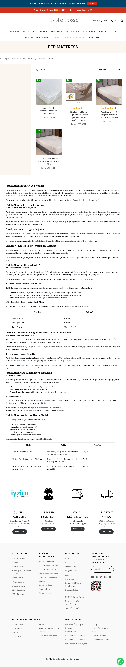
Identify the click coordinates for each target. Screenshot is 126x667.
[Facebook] (92, 577)
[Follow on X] (97, 577)
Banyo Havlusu (45, 585)
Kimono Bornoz (46, 589)
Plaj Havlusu (17, 624)
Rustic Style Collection (75, 640)
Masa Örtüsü (17, 578)
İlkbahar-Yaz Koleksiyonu (69, 38)
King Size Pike (18, 590)
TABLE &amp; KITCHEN (53, 31)
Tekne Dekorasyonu (100, 640)
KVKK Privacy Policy (74, 597)
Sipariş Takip (71, 567)
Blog (67, 558)
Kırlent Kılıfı (18, 567)
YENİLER (15, 31)
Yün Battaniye (18, 594)
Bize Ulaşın (70, 563)
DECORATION (106, 31)
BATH (74, 31)
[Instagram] (105, 577)
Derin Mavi (43, 38)
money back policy (73, 608)
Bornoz (15, 632)
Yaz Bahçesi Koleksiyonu (76, 644)
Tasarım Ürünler (98, 635)
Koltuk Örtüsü (18, 558)
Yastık (41, 624)
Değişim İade (71, 571)
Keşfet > (92, 3)
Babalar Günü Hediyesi (75, 635)
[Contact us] (120, 661)
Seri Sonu (95, 38)
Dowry (94, 624)
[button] (77, 102)
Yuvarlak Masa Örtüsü (48, 561)
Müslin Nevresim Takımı (49, 565)
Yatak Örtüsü (18, 582)
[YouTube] (110, 577)
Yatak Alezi (17, 636)
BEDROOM (28, 31)
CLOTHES (88, 31)
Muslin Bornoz (18, 586)
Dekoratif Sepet (45, 593)
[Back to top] (120, 653)
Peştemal (16, 563)
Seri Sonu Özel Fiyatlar (75, 624)
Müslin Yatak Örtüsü (47, 570)
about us (68, 575)
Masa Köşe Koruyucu (48, 635)
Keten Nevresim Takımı (49, 574)
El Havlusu (17, 628)
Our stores (69, 579)
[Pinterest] (101, 577)
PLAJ (28, 38)
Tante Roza (58, 659)
